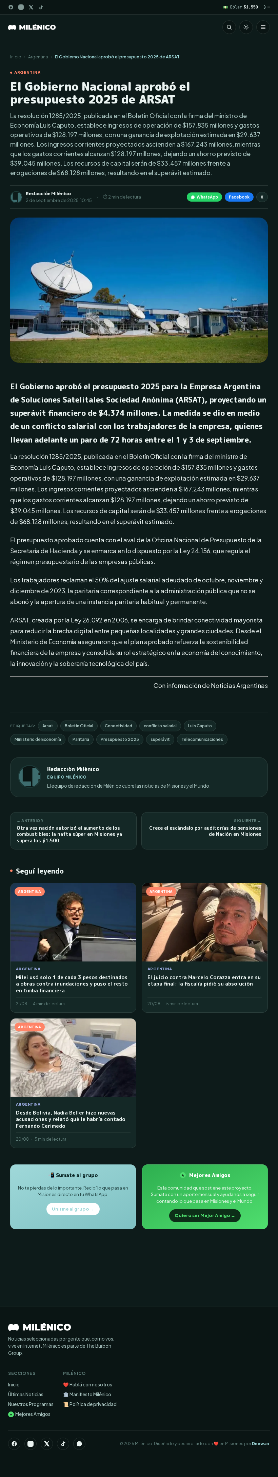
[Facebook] (11, 7)
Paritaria (81, 739)
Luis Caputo (200, 725)
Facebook (239, 197)
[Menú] (263, 27)
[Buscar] (229, 27)
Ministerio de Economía (38, 739)
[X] (47, 1444)
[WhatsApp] (79, 1444)
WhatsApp (207, 197)
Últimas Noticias (25, 1394)
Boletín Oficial (79, 725)
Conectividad (118, 725)
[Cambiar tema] (246, 27)
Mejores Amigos (30, 1414)
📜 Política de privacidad (90, 1404)
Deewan (260, 1443)
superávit (160, 739)
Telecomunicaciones (202, 739)
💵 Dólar (240, 7)
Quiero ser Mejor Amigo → (205, 1215)
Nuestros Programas (31, 1404)
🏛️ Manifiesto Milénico (87, 1394)
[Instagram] (21, 7)
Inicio (15, 56)
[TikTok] (40, 7)
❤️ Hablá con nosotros (87, 1384)
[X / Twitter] (31, 7)
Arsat (47, 725)
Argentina (38, 56)
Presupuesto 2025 (120, 739)
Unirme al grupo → (73, 1209)
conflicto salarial (160, 725)
